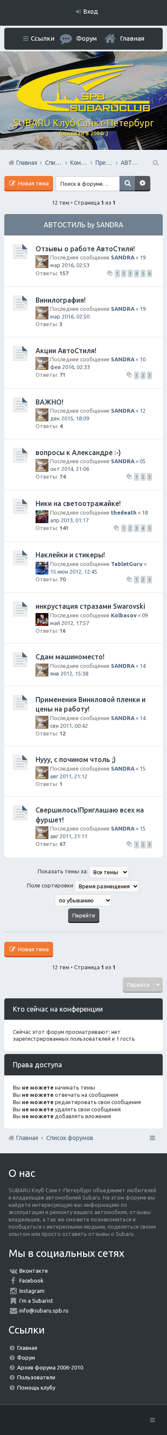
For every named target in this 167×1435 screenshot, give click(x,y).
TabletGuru (127, 564)
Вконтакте (33, 1271)
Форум (26, 1358)
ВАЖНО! (49, 402)
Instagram (32, 1291)
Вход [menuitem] (91, 11)
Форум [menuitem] (86, 38)
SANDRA (122, 257)
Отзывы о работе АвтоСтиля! (85, 249)
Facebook (31, 1280)
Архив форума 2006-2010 (50, 1367)
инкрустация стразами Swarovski (90, 606)
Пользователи (36, 1377)
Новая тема (33, 183)
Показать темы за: (63, 871)
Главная (132, 38)
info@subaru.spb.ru (44, 1310)
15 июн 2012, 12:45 (73, 572)
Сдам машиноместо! (70, 657)
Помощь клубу (36, 1387)
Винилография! (61, 300)
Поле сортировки (51, 885)
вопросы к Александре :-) (78, 452)
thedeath (124, 512)
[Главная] (83, 109)
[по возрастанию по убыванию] (83, 900)
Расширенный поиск (142, 183)
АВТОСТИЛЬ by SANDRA (83, 225)
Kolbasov (124, 615)
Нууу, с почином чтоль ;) (76, 759)
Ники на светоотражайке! (78, 503)
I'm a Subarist (36, 1301)
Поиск (127, 183)
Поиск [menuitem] (155, 162)
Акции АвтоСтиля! (66, 350)
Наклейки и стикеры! (70, 555)
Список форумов (69, 1137)
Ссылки (42, 38)
